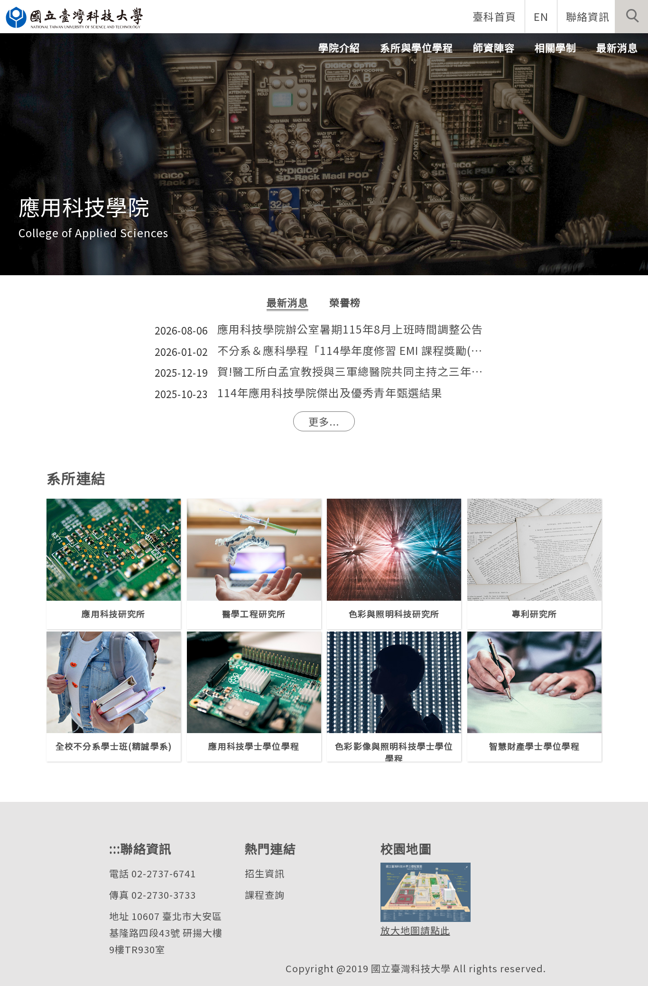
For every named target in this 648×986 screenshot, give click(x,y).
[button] (631, 16)
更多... (323, 421)
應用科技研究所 (113, 613)
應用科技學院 (84, 206)
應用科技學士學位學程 (253, 746)
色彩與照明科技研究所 (394, 613)
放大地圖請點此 (415, 930)
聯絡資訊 (588, 16)
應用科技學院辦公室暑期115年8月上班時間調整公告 (350, 329)
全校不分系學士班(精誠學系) (114, 746)
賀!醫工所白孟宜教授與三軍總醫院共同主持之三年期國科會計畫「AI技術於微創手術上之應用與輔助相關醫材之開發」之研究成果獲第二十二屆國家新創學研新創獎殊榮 (355, 371)
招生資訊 (265, 873)
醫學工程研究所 (254, 613)
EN (541, 16)
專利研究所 (534, 613)
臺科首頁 (494, 16)
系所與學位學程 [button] (416, 47)
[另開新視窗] (113, 550)
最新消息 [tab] (287, 302)
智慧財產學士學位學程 (534, 746)
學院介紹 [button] (339, 47)
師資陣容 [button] (494, 47)
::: (114, 848)
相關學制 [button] (555, 47)
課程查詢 (265, 895)
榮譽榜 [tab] (345, 302)
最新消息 (617, 47)
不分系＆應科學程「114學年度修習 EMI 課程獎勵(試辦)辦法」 (355, 351)
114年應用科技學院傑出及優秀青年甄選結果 (329, 393)
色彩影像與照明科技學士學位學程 (394, 751)
